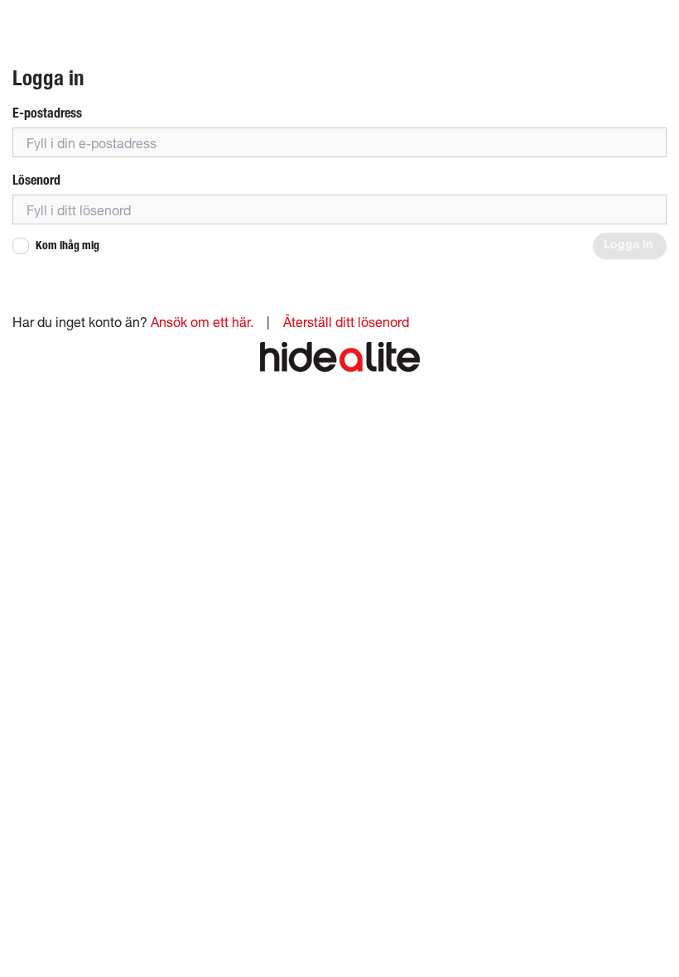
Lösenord (36, 180)
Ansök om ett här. (202, 322)
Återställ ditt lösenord (346, 322)
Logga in (630, 246)
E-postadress (47, 113)
